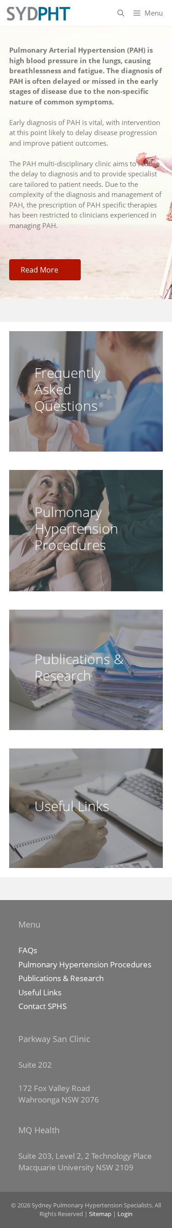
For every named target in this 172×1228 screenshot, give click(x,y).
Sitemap (100, 1214)
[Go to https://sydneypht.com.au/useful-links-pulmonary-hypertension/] (86, 808)
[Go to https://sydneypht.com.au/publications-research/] (86, 670)
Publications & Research (61, 978)
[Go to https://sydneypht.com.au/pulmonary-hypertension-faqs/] (86, 391)
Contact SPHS (42, 1006)
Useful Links (39, 992)
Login (125, 1214)
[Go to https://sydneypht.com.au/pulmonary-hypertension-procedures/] (86, 530)
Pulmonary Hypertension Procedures (84, 964)
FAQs (27, 950)
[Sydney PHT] (38, 12)
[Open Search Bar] (121, 13)
